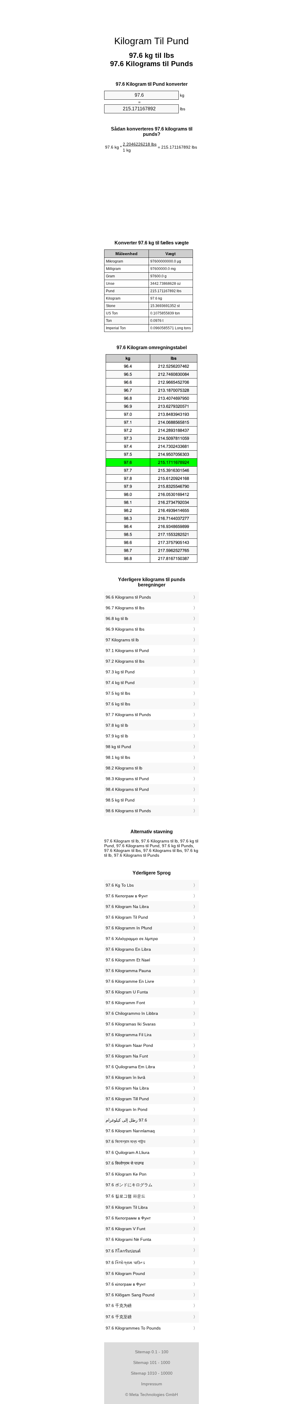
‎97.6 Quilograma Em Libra (130, 1066)
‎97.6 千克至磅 (119, 1316)
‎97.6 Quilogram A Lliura (127, 1152)
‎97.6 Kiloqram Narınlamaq (130, 1130)
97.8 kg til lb (117, 725)
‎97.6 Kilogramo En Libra (128, 949)
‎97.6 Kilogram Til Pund (127, 917)
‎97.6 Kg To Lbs (120, 885)
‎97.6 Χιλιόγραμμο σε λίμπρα (132, 938)
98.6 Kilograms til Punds (128, 810)
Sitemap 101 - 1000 (151, 1362)
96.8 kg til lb (117, 618)
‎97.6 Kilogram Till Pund (127, 1098)
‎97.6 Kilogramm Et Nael (128, 960)
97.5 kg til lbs (118, 693)
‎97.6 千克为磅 (119, 1305)
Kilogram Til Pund (151, 41)
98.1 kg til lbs (118, 757)
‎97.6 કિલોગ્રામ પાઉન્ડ (125, 1262)
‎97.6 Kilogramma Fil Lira (129, 1034)
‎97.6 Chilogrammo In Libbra (132, 1013)
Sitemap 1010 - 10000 (152, 1373)
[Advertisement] (53, 90)
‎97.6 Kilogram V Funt (125, 1228)
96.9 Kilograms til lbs (125, 629)
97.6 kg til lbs (118, 704)
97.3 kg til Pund (120, 672)
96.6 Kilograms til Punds (128, 597)
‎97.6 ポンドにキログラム (129, 1184)
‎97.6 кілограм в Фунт (126, 1284)
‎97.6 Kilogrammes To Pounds (133, 1328)
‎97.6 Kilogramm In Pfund (129, 928)
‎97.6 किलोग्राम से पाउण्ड (125, 1163)
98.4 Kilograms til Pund (127, 789)
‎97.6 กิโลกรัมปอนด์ (123, 1251)
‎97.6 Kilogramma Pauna (128, 970)
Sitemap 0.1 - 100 (151, 1351)
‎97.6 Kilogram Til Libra (127, 1207)
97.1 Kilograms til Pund (127, 650)
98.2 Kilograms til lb (124, 768)
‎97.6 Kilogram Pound (125, 1273)
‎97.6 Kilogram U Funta (127, 992)
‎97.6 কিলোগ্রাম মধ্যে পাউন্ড (126, 1141)
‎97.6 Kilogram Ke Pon (126, 1174)
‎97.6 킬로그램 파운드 (125, 1196)
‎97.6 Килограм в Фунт (127, 895)
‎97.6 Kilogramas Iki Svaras (131, 1024)
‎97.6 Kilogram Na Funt (127, 1056)
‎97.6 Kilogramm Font (125, 1002)
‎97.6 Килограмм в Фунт (128, 1218)
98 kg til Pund (118, 746)
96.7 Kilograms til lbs (125, 607)
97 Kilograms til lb (122, 639)
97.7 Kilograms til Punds (128, 714)
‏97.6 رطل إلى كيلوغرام (126, 1120)
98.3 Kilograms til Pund (127, 778)
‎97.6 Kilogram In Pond (126, 1109)
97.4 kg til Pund (120, 682)
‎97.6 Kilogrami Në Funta (128, 1239)
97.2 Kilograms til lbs (125, 661)
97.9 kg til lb (117, 736)
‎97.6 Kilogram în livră (125, 1077)
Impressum (151, 1383)
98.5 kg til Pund (120, 800)
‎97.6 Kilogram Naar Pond (129, 1045)
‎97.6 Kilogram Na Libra (127, 906)
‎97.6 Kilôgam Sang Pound (130, 1294)
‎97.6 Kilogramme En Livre (130, 981)
